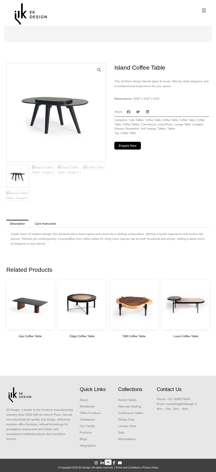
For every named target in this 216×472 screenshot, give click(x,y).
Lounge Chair (127, 426)
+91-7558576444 (178, 399)
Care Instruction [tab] (45, 223)
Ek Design (84, 467)
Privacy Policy (150, 467)
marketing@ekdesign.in (181, 404)
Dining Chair (126, 419)
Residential (132, 128)
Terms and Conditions (127, 467)
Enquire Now (127, 145)
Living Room (165, 124)
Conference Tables (130, 413)
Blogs (83, 439)
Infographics (88, 445)
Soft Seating (148, 128)
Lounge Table (182, 124)
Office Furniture (90, 413)
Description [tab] (17, 223)
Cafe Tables (136, 120)
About (84, 400)
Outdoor (119, 128)
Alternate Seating (129, 406)
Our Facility (87, 426)
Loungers (197, 124)
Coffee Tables (131, 124)
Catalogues (87, 419)
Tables (162, 128)
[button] (204, 11)
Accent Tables (127, 400)
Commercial (148, 124)
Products (86, 432)
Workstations (126, 439)
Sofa (121, 432)
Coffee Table (153, 120)
